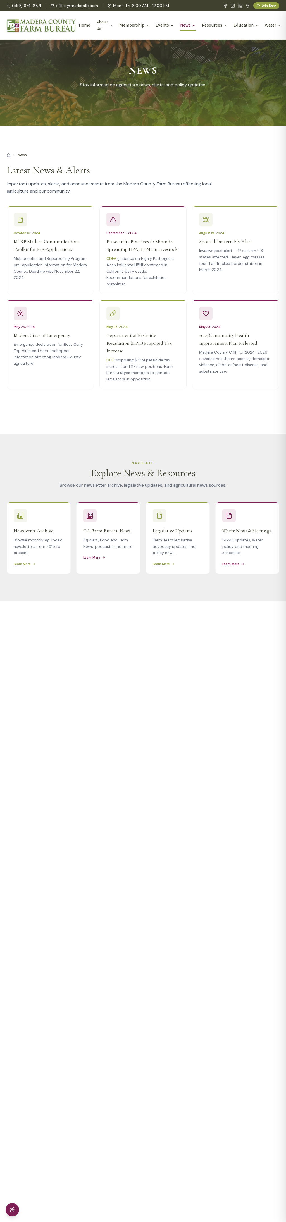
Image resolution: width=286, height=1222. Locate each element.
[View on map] (248, 6)
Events (162, 25)
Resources (212, 25)
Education (243, 25)
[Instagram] (233, 6)
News (185, 25)
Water (270, 25)
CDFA (111, 258)
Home (84, 25)
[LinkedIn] (240, 6)
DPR (110, 359)
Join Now (269, 6)
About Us (102, 25)
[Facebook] (225, 6)
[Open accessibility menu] (12, 1209)
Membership (131, 25)
